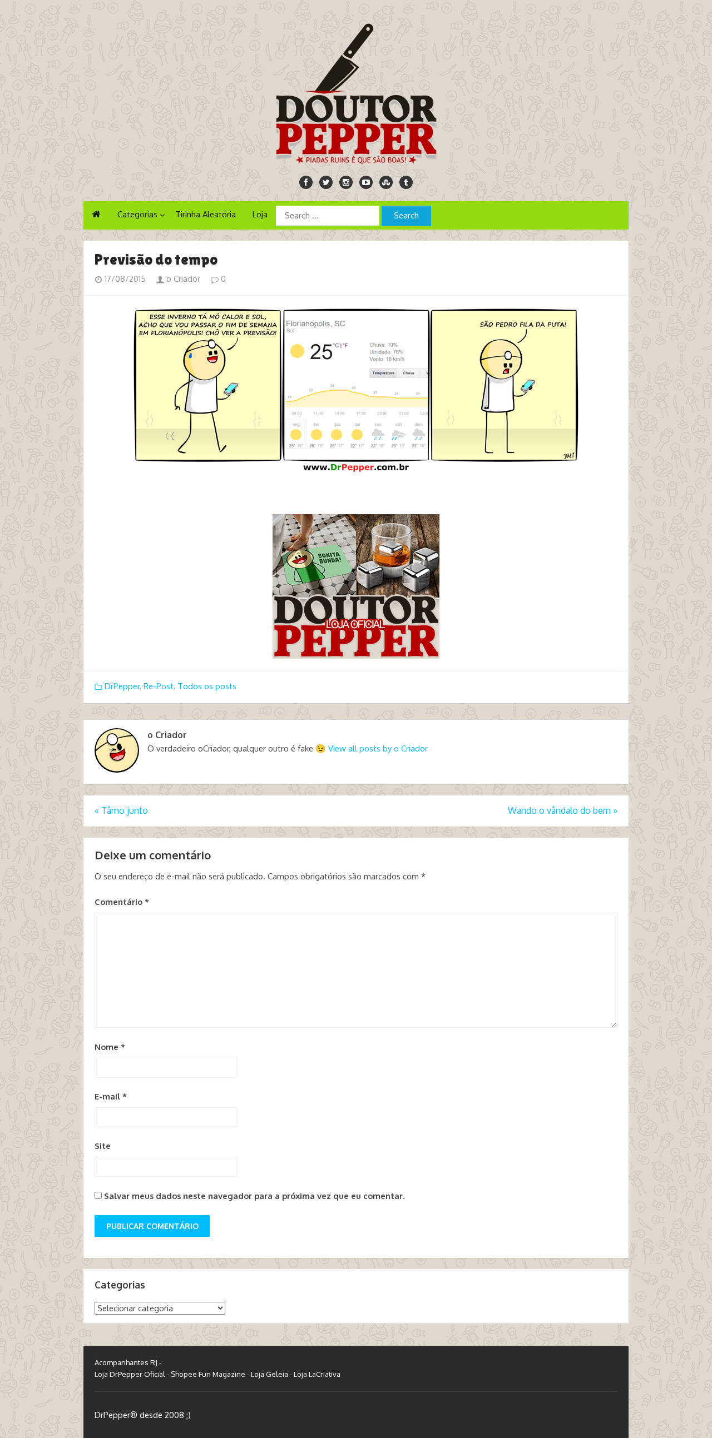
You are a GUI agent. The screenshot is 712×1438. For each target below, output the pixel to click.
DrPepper (122, 686)
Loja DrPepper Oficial (130, 1374)
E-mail (111, 1096)
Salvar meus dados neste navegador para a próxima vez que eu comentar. (254, 1196)
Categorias (137, 214)
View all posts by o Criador (378, 748)
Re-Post (159, 686)
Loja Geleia (269, 1374)
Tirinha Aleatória (205, 214)
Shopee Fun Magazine (208, 1374)
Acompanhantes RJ (126, 1362)
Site (103, 1146)
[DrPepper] (356, 92)
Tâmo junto (121, 810)
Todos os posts (206, 686)
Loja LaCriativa (317, 1374)
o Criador (182, 278)
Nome (110, 1047)
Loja (260, 214)
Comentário (122, 902)
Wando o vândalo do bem (562, 810)
